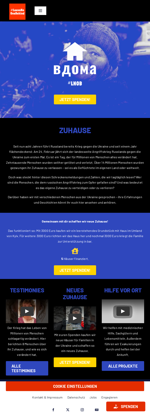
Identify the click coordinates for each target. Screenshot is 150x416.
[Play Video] (27, 311)
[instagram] (82, 410)
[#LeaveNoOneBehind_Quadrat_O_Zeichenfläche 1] (17, 3)
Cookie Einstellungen (75, 386)
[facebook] (53, 410)
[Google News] (96, 410)
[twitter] (68, 410)
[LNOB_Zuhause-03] (75, 36)
